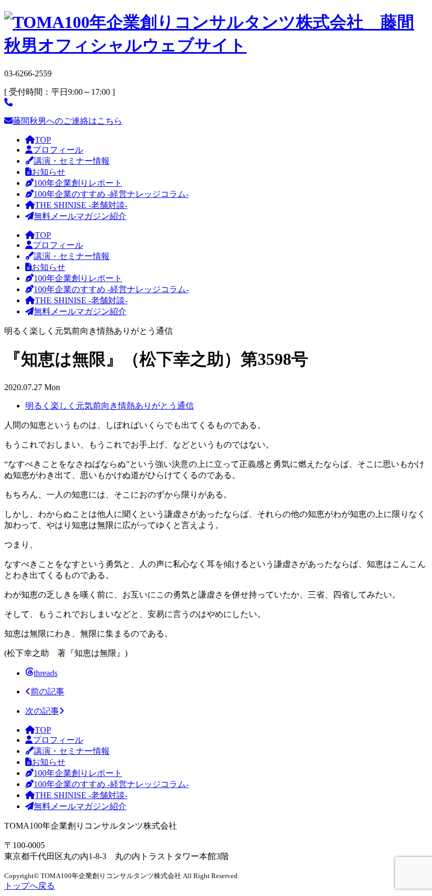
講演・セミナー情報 (72, 160)
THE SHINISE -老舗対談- (81, 205)
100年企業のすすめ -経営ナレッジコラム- (111, 194)
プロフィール (58, 149)
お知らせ (48, 171)
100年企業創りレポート (78, 182)
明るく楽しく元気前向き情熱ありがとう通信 (109, 405)
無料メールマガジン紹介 (80, 216)
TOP (43, 139)
